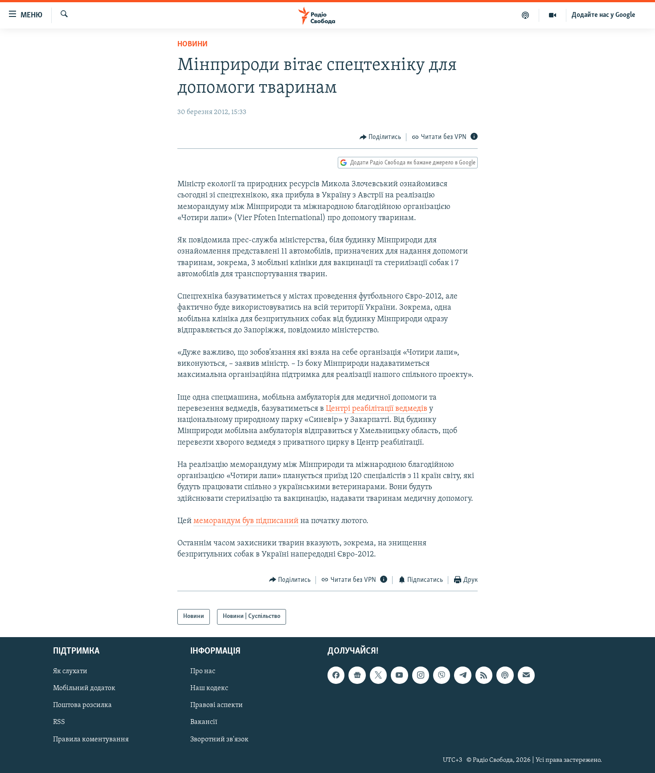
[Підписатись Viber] (441, 675)
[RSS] (483, 675)
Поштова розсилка (82, 705)
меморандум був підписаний (246, 521)
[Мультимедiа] (552, 15)
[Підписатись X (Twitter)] (378, 675)
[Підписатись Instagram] (420, 675)
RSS (59, 722)
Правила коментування (91, 739)
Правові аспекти (216, 705)
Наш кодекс (209, 688)
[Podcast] (504, 675)
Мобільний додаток (84, 688)
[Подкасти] (525, 15)
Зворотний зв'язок (219, 739)
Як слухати (70, 671)
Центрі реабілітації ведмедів (376, 409)
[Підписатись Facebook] (336, 675)
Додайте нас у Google (603, 15)
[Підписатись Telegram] (462, 675)
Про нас (202, 671)
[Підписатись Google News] (356, 675)
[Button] (380, 137)
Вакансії (203, 722)
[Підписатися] (526, 675)
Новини (192, 45)
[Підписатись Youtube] (399, 675)
